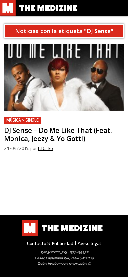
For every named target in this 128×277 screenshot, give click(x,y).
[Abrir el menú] (120, 8)
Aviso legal (89, 243)
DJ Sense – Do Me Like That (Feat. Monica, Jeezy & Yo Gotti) (63, 124)
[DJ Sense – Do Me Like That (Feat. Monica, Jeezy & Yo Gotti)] (64, 77)
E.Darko (45, 148)
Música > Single (22, 120)
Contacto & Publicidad (50, 243)
